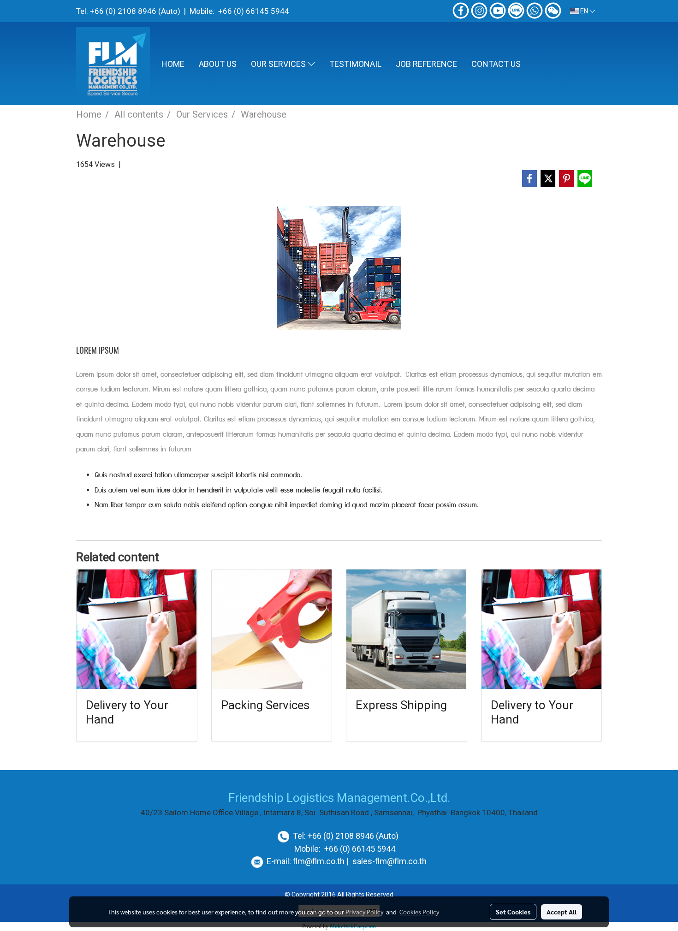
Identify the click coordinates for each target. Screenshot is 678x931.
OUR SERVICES (279, 64)
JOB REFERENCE (426, 64)
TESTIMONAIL (355, 64)
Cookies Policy (419, 911)
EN (584, 11)
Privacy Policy (364, 911)
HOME (172, 64)
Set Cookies (513, 911)
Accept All (562, 911)
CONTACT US (496, 64)
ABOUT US (218, 64)
